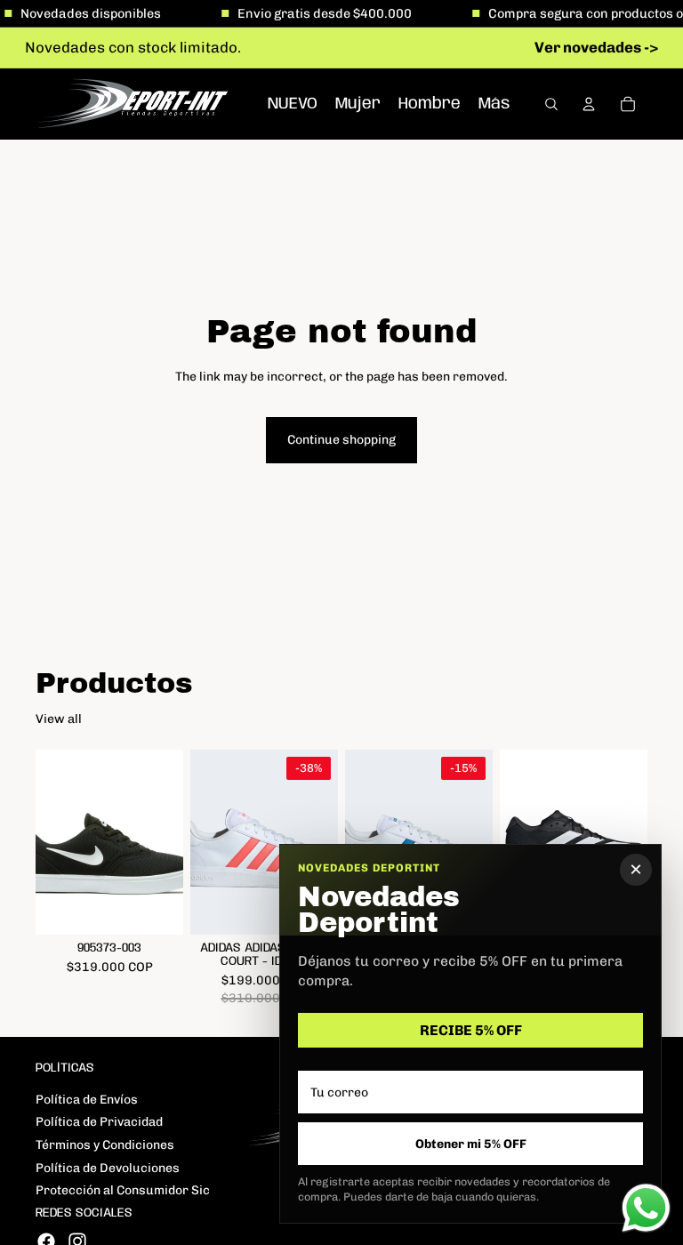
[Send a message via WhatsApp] (646, 1208)
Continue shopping (341, 439)
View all (59, 719)
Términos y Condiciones (105, 1145)
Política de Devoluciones (108, 1168)
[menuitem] (494, 103)
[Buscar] (551, 104)
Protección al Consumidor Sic (123, 1190)
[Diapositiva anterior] (55, 842)
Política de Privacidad (99, 1121)
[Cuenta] (588, 104)
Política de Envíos (87, 1099)
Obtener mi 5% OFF (470, 1144)
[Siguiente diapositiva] (163, 842)
